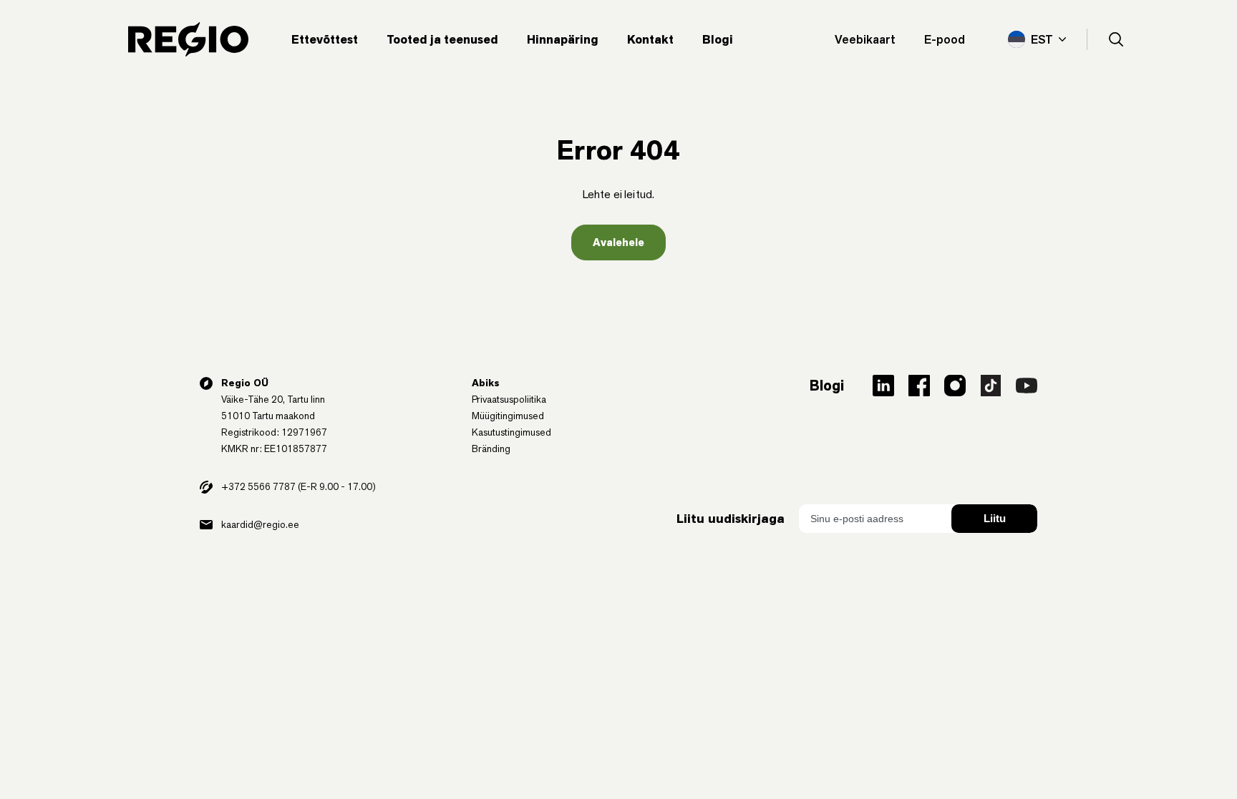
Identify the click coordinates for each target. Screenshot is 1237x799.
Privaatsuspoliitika (509, 399)
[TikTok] (990, 385)
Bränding (491, 448)
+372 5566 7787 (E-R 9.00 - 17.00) (298, 486)
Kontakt (650, 39)
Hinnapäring (562, 39)
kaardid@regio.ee (260, 524)
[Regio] (188, 39)
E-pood (944, 39)
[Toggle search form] (1116, 39)
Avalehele (618, 242)
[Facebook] (919, 385)
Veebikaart (865, 39)
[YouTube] (1026, 385)
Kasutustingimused (511, 432)
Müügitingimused (508, 415)
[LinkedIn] (883, 385)
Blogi (717, 39)
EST (1042, 39)
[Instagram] (955, 385)
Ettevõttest (324, 39)
